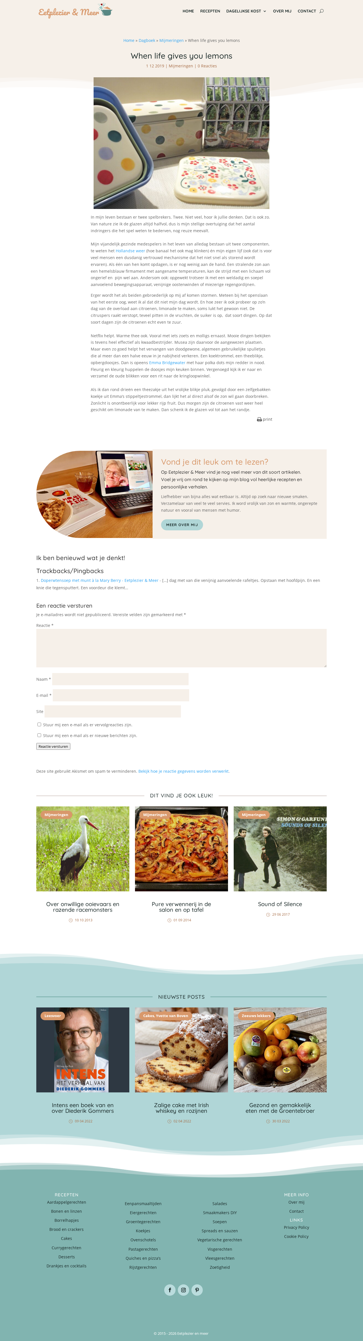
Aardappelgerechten (66, 1202)
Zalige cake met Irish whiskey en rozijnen (181, 1107)
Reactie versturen (53, 746)
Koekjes (143, 1230)
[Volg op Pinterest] (197, 1290)
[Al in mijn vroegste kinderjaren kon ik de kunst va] (302, 1309)
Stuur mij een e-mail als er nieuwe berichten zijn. (90, 735)
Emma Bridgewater (167, 362)
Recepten (210, 11)
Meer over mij (182, 524)
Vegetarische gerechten (219, 1239)
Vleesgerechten (220, 1258)
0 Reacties (207, 66)
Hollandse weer (130, 250)
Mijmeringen (171, 40)
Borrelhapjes (66, 1220)
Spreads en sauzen (220, 1230)
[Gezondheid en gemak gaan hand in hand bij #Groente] (109, 1309)
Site (39, 711)
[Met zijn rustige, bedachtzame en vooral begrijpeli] (60, 1309)
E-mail (44, 695)
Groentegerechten (143, 1221)
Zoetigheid (220, 1267)
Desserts (66, 1256)
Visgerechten (220, 1249)
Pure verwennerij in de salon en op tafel (181, 906)
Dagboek (147, 40)
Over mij (282, 11)
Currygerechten (66, 1247)
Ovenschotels (143, 1239)
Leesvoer (53, 1015)
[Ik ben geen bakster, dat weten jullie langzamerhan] (206, 1309)
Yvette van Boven (172, 1015)
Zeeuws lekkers (256, 1015)
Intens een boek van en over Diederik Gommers (83, 1107)
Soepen (220, 1221)
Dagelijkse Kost (243, 11)
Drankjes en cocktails (66, 1266)
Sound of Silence (280, 903)
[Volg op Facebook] (170, 1290)
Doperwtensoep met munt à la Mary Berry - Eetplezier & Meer (100, 580)
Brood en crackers (66, 1229)
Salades (219, 1203)
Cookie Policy (296, 1236)
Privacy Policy (296, 1227)
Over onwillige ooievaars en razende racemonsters (82, 906)
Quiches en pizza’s (143, 1258)
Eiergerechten (143, 1212)
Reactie (45, 625)
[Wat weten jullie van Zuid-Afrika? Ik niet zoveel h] (254, 1309)
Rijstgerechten (143, 1267)
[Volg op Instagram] (183, 1290)
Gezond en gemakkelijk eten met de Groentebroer (280, 1107)
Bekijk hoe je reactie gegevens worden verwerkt (183, 771)
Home (188, 11)
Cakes (148, 1015)
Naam (43, 679)
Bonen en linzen (66, 1211)
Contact (307, 11)
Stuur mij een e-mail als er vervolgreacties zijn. (87, 724)
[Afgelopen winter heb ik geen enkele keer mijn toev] (157, 1309)
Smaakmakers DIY (220, 1212)
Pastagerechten (143, 1249)
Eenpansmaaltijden (143, 1203)
